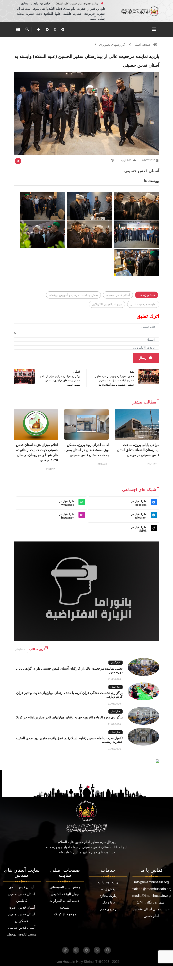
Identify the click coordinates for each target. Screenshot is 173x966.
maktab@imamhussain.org (151, 889)
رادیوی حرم (108, 909)
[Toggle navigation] (154, 29)
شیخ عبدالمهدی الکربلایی (107, 304)
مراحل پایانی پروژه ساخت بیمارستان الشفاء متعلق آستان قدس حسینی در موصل (138, 450)
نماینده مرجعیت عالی (143, 304)
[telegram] (47, 29)
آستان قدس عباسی (21, 927)
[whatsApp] (55, 29)
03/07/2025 (148, 160)
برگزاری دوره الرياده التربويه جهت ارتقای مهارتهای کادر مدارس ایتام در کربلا (69, 717)
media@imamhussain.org (151, 895)
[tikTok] (65, 950)
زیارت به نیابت (108, 882)
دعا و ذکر (108, 902)
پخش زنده (108, 889)
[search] (27, 29)
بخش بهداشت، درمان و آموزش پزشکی (73, 295)
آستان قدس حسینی (118, 295)
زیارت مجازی (108, 895)
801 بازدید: (126, 160)
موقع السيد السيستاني (64, 887)
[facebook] (62, 29)
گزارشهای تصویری (112, 44)
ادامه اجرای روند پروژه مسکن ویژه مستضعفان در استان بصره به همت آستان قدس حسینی (87, 450)
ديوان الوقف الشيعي (65, 894)
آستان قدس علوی (21, 887)
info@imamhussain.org (151, 882)
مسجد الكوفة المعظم (22, 934)
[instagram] (76, 950)
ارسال (142, 358)
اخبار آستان (115, 662)
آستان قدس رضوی (21, 907)
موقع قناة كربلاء (65, 914)
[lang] (18, 29)
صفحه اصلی (142, 44)
